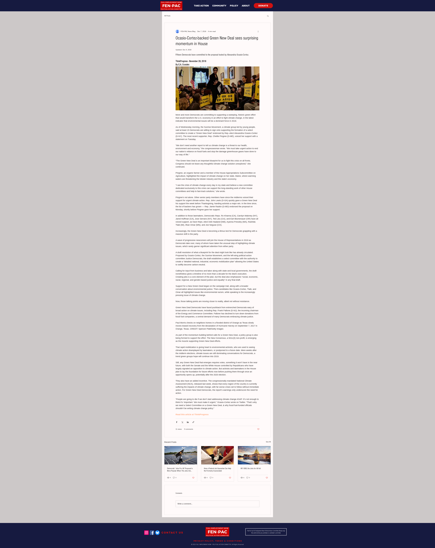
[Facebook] (152, 532)
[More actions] (258, 31)
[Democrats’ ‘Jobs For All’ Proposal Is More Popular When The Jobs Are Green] (180, 455)
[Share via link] (193, 422)
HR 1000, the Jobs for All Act (251, 468)
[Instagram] (146, 532)
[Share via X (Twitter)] (182, 422)
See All (268, 442)
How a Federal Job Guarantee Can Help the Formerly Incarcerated (217, 469)
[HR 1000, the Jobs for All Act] (254, 455)
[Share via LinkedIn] (188, 422)
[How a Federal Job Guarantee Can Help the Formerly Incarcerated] (217, 455)
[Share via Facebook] (177, 422)
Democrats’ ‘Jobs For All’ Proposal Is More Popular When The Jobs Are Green (180, 469)
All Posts (167, 16)
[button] (201, 5)
